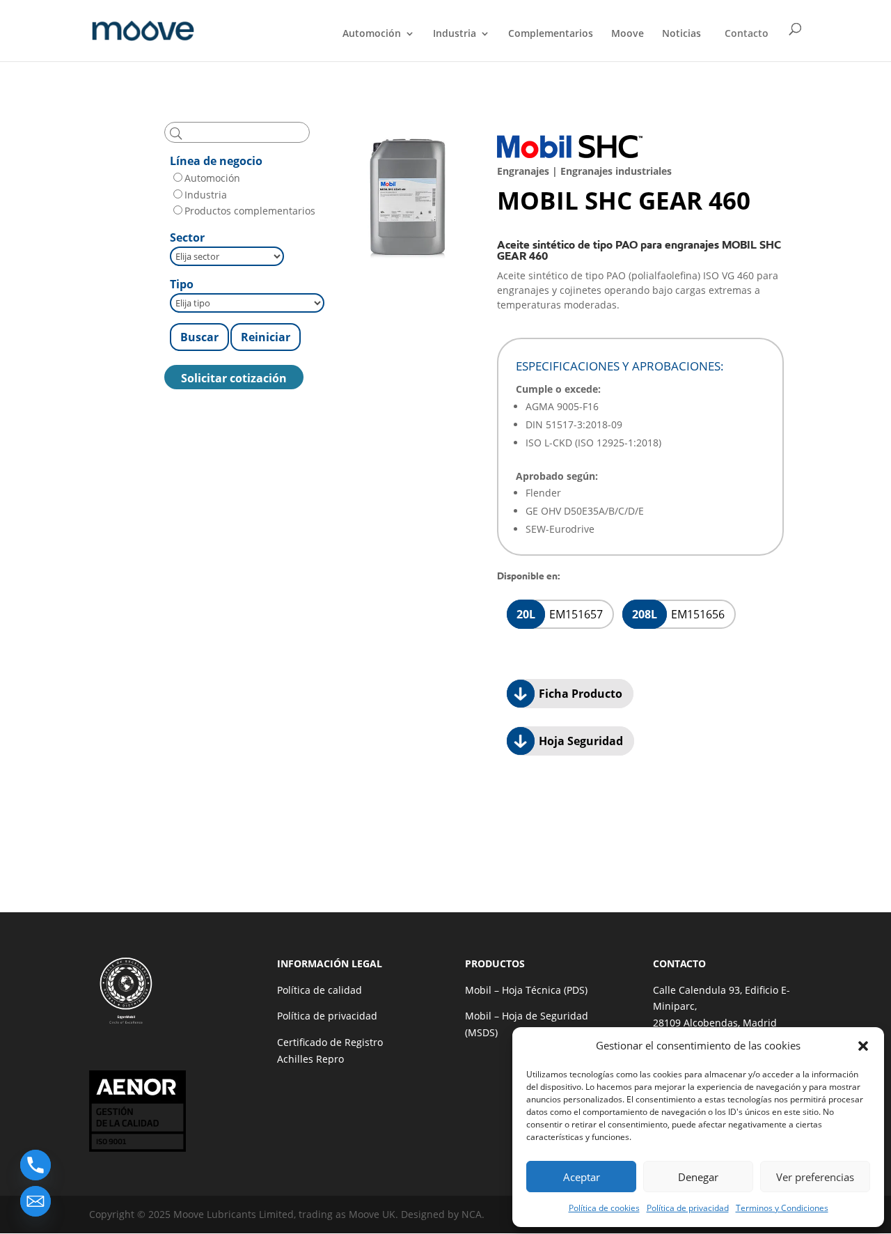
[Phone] (35, 1165)
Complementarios (550, 34)
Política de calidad (319, 990)
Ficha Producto (579, 693)
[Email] (35, 1201)
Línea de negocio (216, 161)
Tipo (182, 284)
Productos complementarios (249, 210)
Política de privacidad (688, 1208)
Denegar (698, 1177)
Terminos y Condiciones (782, 1208)
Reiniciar (265, 337)
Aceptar (581, 1177)
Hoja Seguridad (579, 741)
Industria (454, 34)
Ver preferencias (815, 1177)
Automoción (371, 34)
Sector (187, 237)
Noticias (681, 34)
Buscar (199, 337)
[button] (863, 1046)
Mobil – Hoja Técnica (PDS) (526, 990)
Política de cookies (604, 1208)
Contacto (746, 33)
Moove (627, 34)
